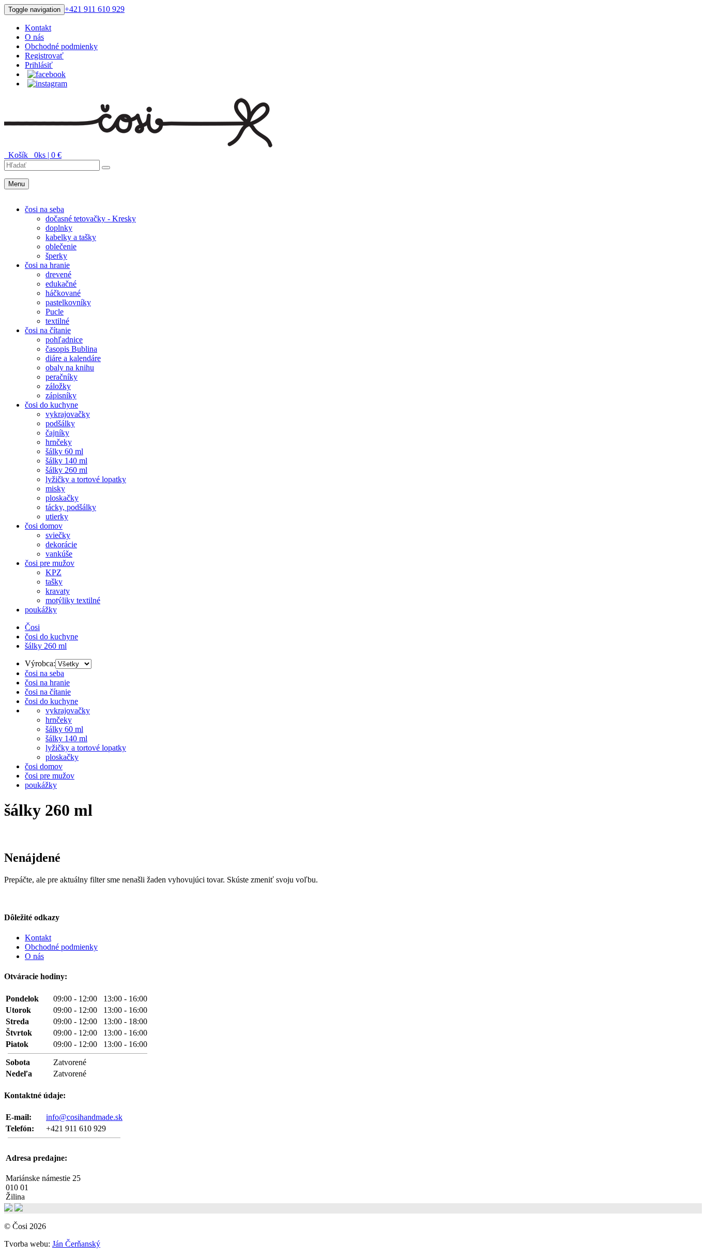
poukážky (41, 609)
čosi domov (44, 525)
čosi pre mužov (49, 563)
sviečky (57, 535)
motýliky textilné (72, 600)
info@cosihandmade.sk (84, 1117)
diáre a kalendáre (73, 358)
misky (55, 488)
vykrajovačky (67, 414)
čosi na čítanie (48, 330)
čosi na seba (44, 209)
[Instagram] (47, 83)
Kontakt (38, 27)
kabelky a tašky (70, 237)
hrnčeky (58, 442)
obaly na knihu (69, 367)
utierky (56, 516)
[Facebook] (46, 74)
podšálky (60, 423)
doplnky (58, 227)
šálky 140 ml (66, 460)
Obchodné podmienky (61, 46)
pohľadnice (64, 339)
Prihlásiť (39, 65)
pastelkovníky (68, 302)
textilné (57, 321)
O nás (34, 37)
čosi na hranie (47, 265)
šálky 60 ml (64, 451)
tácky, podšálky (70, 507)
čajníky (57, 432)
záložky (58, 386)
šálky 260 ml (66, 470)
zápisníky (60, 395)
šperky (56, 255)
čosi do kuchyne (51, 404)
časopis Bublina (71, 349)
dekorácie (61, 544)
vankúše (58, 553)
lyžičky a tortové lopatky (85, 479)
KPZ (53, 572)
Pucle (54, 311)
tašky (54, 581)
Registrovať (44, 55)
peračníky (61, 376)
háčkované (63, 293)
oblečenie (60, 246)
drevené (58, 274)
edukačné (60, 283)
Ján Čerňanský (76, 1243)
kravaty (57, 591)
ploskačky (62, 497)
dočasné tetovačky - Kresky (90, 218)
